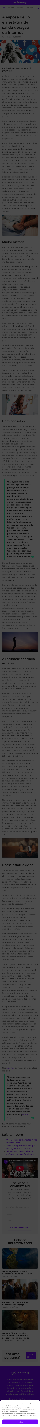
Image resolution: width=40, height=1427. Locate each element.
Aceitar (20, 1422)
